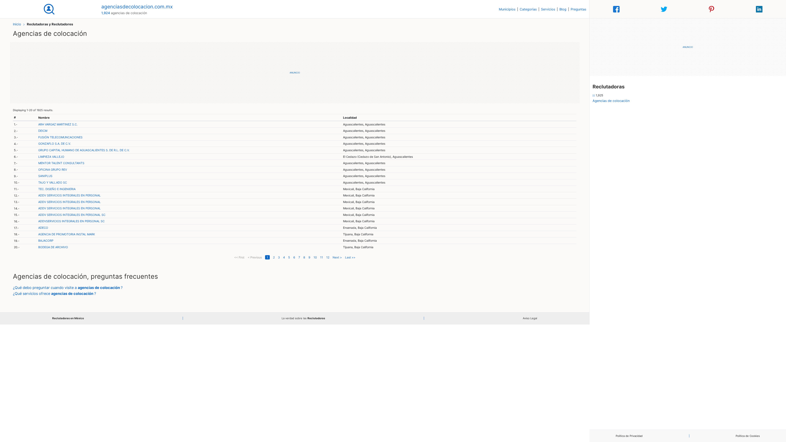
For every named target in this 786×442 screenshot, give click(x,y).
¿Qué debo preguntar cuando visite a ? (68, 287)
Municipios (507, 9)
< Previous (255, 257)
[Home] (49, 9)
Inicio (17, 24)
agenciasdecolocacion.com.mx (137, 7)
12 (327, 257)
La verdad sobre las (303, 318)
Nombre (44, 117)
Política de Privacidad (629, 435)
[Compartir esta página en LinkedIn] (759, 9)
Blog (562, 9)
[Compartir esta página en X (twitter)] (664, 9)
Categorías (528, 9)
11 (321, 257)
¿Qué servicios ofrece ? (54, 293)
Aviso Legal (530, 318)
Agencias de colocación (611, 101)
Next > (337, 257)
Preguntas (578, 9)
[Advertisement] (295, 72)
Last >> (350, 257)
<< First (239, 257)
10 (315, 257)
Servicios (548, 9)
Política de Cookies (748, 435)
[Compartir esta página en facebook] (616, 9)
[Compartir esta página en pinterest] (711, 9)
